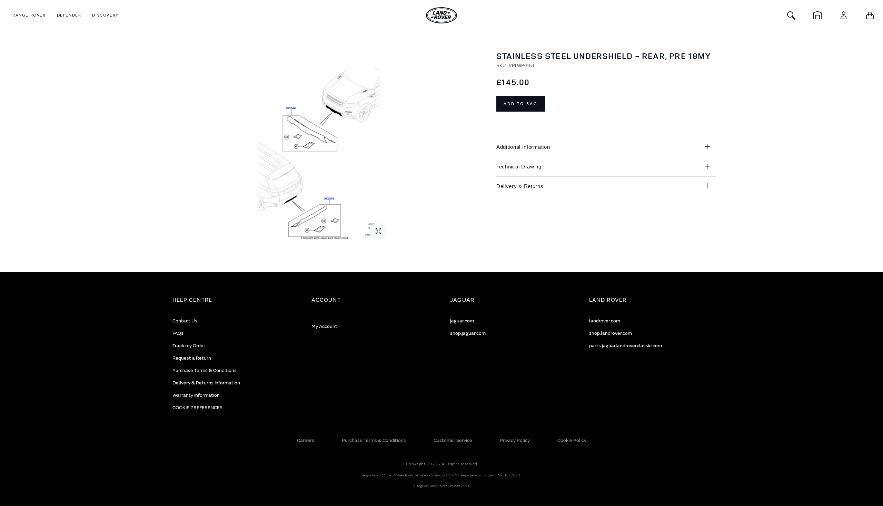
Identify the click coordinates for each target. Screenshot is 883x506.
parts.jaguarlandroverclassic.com (625, 346)
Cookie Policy (571, 440)
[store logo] (441, 15)
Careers (305, 440)
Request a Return (191, 358)
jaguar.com (462, 321)
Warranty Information (196, 395)
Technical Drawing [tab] (519, 166)
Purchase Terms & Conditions (204, 370)
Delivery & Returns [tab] (520, 186)
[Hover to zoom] (323, 148)
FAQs (177, 333)
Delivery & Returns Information (206, 383)
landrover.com (604, 321)
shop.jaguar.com (468, 333)
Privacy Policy (515, 440)
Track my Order (188, 346)
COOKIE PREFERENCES (197, 408)
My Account (324, 326)
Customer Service (453, 440)
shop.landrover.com (610, 333)
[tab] (233, 300)
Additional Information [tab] (523, 147)
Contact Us (184, 321)
